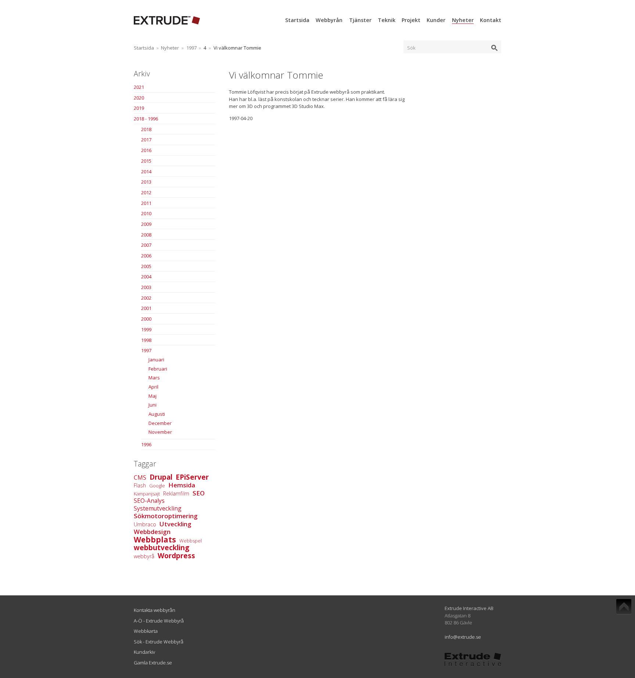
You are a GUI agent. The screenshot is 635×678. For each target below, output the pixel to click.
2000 (146, 318)
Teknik (386, 20)
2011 (146, 203)
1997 (191, 47)
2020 (139, 97)
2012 (146, 192)
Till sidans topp (623, 606)
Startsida (297, 20)
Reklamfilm (176, 493)
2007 (146, 245)
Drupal (161, 477)
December (160, 423)
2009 (146, 224)
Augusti (156, 414)
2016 (146, 150)
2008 (146, 234)
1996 (146, 444)
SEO (199, 493)
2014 (146, 171)
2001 (146, 308)
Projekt (411, 20)
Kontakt (490, 20)
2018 (146, 129)
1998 (146, 340)
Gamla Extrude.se (153, 662)
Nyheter (463, 20)
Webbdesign (152, 531)
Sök (411, 47)
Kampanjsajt (147, 493)
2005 (146, 266)
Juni (152, 404)
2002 (146, 298)
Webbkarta (146, 631)
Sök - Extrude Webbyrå (158, 641)
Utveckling (175, 524)
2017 (146, 139)
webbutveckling (161, 547)
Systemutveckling (158, 508)
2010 (146, 213)
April (153, 386)
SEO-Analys (149, 501)
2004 (146, 276)
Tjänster (360, 20)
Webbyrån (329, 20)
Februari (157, 368)
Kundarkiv (144, 652)
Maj (152, 396)
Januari (156, 359)
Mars (154, 377)
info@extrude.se (463, 637)
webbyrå (144, 556)
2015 (146, 161)
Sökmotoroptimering (166, 516)
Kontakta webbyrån (154, 610)
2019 (139, 108)
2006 (146, 255)
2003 (146, 287)
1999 (146, 329)
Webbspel (190, 540)
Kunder (436, 20)
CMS (140, 477)
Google (157, 485)
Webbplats (155, 539)
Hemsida (181, 485)
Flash (140, 485)
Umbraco (145, 524)
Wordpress (176, 555)
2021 (139, 87)
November (160, 432)
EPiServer (192, 477)
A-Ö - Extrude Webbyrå (159, 620)
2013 (146, 181)
